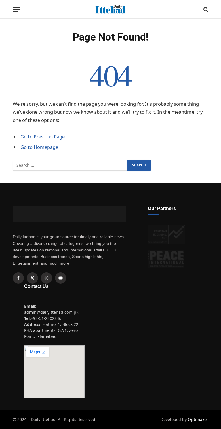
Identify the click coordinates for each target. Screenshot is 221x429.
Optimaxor (198, 419)
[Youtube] (60, 278)
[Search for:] (70, 165)
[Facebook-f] (18, 278)
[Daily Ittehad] (110, 9)
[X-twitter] (32, 278)
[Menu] (16, 9)
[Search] (205, 9)
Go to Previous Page (42, 136)
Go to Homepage (39, 147)
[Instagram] (46, 278)
